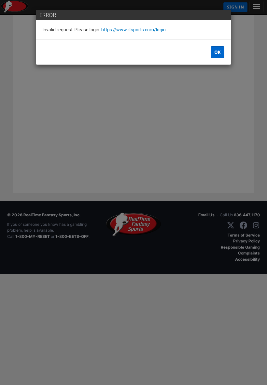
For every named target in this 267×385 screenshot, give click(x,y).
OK (217, 52)
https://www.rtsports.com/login (133, 29)
